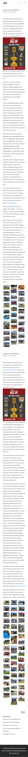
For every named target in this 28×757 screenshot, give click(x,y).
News (14, 12)
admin (5, 12)
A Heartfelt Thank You (9, 734)
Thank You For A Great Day (10, 725)
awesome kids (12, 203)
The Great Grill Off (10, 748)
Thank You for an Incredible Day (11, 10)
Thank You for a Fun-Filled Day (11, 353)
